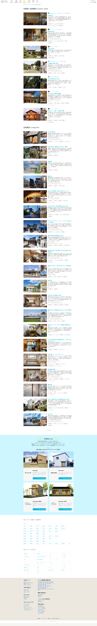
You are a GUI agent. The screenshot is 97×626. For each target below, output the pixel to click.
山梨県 (50, 531)
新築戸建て (50, 23)
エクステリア (67, 141)
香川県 (31, 541)
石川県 (37, 531)
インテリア (56, 141)
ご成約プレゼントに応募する (27, 584)
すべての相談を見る (40, 605)
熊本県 (43, 543)
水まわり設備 (61, 55)
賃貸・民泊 (65, 200)
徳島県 (24, 541)
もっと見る (48, 430)
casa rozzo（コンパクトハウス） (28, 607)
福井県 (43, 531)
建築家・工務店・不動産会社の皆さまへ (29, 582)
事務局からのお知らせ (26, 583)
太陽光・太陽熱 (50, 57)
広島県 (43, 538)
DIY (64, 87)
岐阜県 (24, 533)
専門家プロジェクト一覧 (41, 600)
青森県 (31, 526)
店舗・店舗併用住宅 (40, 559)
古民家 (62, 103)
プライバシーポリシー (44, 618)
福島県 (62, 526)
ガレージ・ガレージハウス (52, 25)
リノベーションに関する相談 (41, 607)
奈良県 (50, 536)
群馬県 (37, 528)
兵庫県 (43, 536)
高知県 (43, 541)
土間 (65, 40)
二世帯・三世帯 (56, 103)
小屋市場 (25, 598)
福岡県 (24, 543)
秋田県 (50, 526)
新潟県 (24, 531)
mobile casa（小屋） (26, 604)
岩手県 (37, 526)
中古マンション (50, 363)
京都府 (31, 536)
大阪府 (37, 536)
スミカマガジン (26, 599)
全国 (24, 523)
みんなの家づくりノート (27, 596)
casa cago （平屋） (26, 605)
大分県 (50, 543)
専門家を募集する (40, 601)
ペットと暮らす (56, 231)
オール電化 (56, 214)
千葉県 (50, 528)
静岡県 (31, 533)
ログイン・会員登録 (93, 2)
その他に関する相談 (40, 613)
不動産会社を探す (40, 596)
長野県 (56, 531)
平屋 (55, 72)
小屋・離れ (54, 87)
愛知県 (37, 533)
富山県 (31, 531)
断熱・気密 (50, 261)
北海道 (24, 526)
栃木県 (31, 528)
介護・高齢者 (66, 245)
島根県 (31, 538)
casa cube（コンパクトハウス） (28, 606)
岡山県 (37, 538)
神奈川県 (63, 528)
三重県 (43, 533)
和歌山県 (56, 536)
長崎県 (37, 543)
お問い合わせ (57, 618)
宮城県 (43, 526)
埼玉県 (43, 528)
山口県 (50, 538)
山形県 (56, 526)
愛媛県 (37, 541)
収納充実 (60, 245)
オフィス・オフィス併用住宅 (62, 423)
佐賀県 (31, 543)
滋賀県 (24, 536)
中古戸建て (50, 103)
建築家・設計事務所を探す (41, 594)
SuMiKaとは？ (25, 581)
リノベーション (50, 104)
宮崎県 (56, 543)
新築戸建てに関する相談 (41, 606)
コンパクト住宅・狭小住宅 (58, 23)
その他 (49, 87)
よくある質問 (53, 618)
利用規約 (39, 618)
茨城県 (24, 528)
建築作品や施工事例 (26, 597)
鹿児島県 (63, 543)
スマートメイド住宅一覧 (27, 603)
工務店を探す (39, 595)
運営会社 (49, 618)
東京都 (56, 528)
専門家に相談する (41, 604)
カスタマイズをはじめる (41, 478)
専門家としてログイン (26, 592)
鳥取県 (24, 538)
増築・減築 (56, 378)
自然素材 (60, 25)
